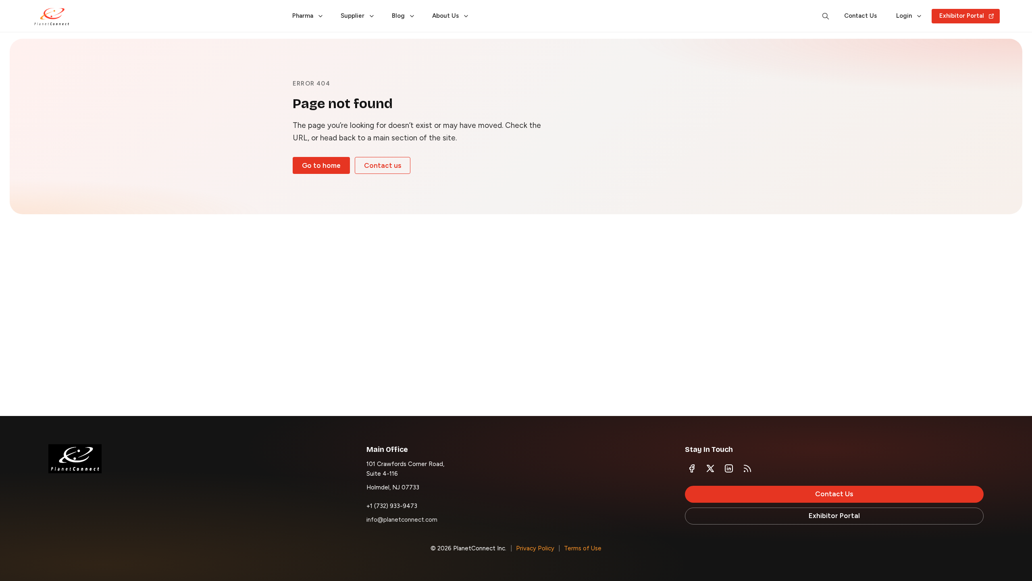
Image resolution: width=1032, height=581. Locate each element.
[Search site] (825, 16)
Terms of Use (582, 548)
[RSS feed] (747, 468)
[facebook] (692, 468)
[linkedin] (729, 468)
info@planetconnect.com (401, 519)
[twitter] (710, 468)
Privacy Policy (535, 548)
